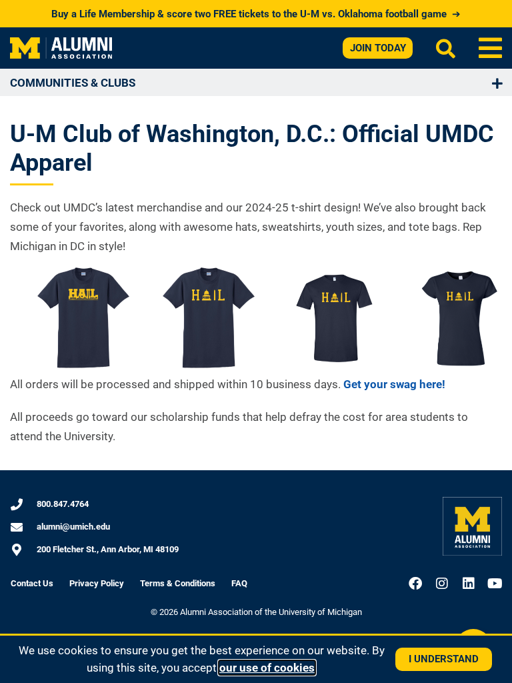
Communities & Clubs (72, 82)
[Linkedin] (468, 583)
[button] (490, 48)
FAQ (239, 583)
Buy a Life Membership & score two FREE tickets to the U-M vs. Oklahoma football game (256, 14)
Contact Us (32, 583)
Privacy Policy (96, 583)
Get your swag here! (394, 384)
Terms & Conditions (177, 583)
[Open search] (445, 48)
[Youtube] (495, 583)
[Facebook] (415, 583)
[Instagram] (442, 583)
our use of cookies (267, 667)
